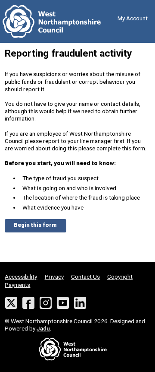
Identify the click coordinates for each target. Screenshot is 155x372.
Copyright (120, 276)
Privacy (54, 276)
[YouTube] (63, 303)
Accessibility (21, 276)
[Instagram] (46, 303)
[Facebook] (28, 303)
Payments (17, 284)
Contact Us (85, 276)
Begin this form (35, 225)
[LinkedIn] (80, 303)
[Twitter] (11, 303)
